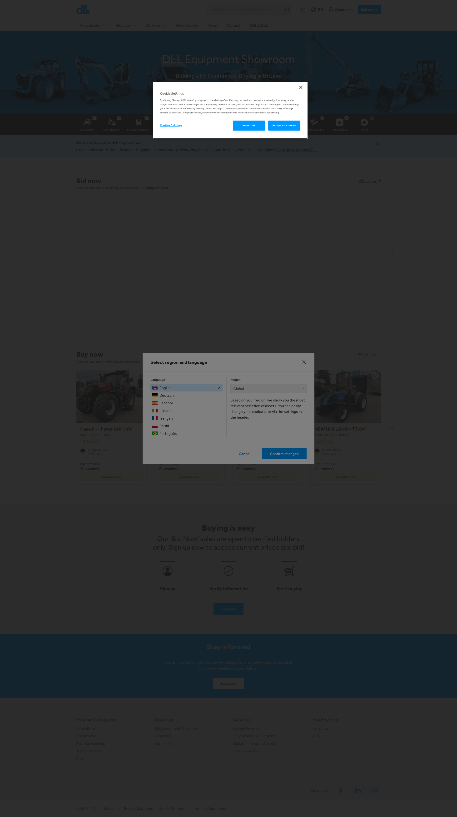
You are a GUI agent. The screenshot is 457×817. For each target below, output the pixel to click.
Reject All (249, 125)
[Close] (301, 87)
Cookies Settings (171, 125)
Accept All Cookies (284, 125)
